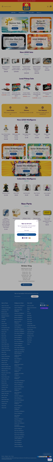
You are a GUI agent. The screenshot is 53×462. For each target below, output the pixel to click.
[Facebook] (22, 238)
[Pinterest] (26, 238)
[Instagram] (24, 238)
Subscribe (26, 234)
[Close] (37, 221)
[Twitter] (28, 238)
